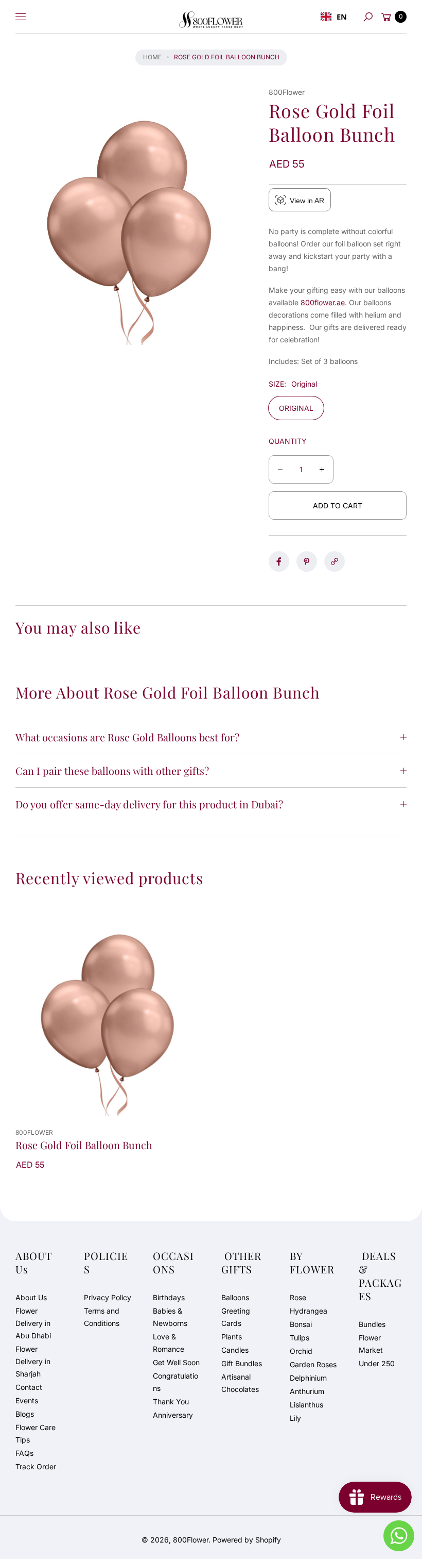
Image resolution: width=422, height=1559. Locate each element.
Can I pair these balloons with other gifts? (112, 770)
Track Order (35, 1466)
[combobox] (333, 17)
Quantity (288, 441)
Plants (231, 1336)
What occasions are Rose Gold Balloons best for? (127, 737)
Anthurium (307, 1391)
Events (26, 1400)
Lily (295, 1418)
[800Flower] (211, 17)
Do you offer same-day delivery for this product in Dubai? (149, 804)
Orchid (301, 1351)
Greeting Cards (235, 1317)
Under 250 (377, 1363)
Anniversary (173, 1415)
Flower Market (371, 1343)
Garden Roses (313, 1364)
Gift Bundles (241, 1363)
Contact (28, 1387)
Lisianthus (306, 1404)
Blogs (24, 1413)
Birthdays (169, 1297)
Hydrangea (308, 1310)
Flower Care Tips (35, 1433)
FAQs (24, 1453)
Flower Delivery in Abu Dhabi (33, 1323)
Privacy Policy (107, 1297)
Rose (298, 1297)
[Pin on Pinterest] (306, 561)
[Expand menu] (20, 17)
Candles (235, 1350)
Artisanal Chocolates (240, 1383)
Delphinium (308, 1377)
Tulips (299, 1337)
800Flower (190, 1539)
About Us (31, 1297)
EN (342, 16)
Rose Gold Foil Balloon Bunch (83, 1145)
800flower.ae (323, 302)
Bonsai (301, 1324)
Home (152, 57)
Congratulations (175, 1381)
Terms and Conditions (101, 1317)
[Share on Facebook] (279, 561)
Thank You (171, 1401)
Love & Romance (168, 1342)
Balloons (235, 1297)
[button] (368, 17)
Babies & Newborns (170, 1317)
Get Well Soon (176, 1362)
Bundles (372, 1324)
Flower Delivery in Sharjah (32, 1361)
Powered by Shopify (247, 1539)
